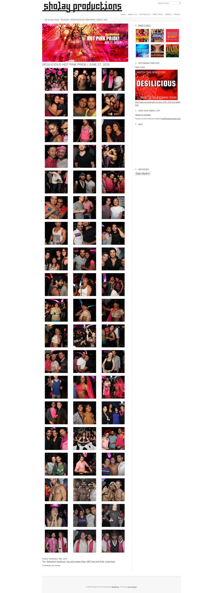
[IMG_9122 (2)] (113, 90)
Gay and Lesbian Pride (76, 562)
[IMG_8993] (113, 219)
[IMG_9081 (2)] (56, 167)
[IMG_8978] (56, 270)
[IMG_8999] (84, 219)
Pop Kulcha (144, 14)
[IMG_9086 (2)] (84, 142)
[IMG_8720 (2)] (113, 450)
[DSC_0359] (84, 501)
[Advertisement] (158, 146)
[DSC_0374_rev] (113, 475)
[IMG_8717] (56, 475)
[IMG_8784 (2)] (84, 373)
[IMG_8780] (113, 373)
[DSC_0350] (113, 526)
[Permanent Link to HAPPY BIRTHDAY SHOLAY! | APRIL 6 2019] (157, 42)
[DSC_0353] (56, 526)
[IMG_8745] (84, 424)
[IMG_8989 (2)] (84, 244)
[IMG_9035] (113, 167)
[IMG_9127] (84, 90)
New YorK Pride (97, 562)
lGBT (88, 562)
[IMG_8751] (56, 424)
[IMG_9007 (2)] (113, 193)
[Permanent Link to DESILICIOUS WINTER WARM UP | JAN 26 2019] (172, 42)
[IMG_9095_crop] (113, 116)
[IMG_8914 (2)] (84, 296)
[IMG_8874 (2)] (113, 296)
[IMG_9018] (84, 193)
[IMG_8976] (84, 270)
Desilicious (61, 562)
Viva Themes (132, 587)
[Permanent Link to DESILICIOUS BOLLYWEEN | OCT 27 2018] (157, 57)
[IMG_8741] (113, 424)
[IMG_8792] (56, 373)
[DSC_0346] (56, 552)
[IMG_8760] (84, 398)
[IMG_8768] (56, 398)
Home (122, 14)
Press (176, 14)
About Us (132, 14)
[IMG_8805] (84, 347)
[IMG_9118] (56, 116)
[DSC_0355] (113, 501)
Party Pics (157, 14)
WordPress (115, 587)
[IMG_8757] (113, 398)
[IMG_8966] (113, 270)
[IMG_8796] (113, 347)
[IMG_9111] (84, 116)
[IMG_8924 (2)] (56, 296)
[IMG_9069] (84, 167)
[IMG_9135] (56, 90)
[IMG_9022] (56, 193)
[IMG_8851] (84, 321)
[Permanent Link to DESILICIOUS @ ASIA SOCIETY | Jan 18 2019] (142, 57)
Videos (168, 14)
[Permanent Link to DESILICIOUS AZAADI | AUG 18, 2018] (172, 57)
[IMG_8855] (56, 321)
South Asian (110, 562)
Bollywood (51, 562)
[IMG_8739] (56, 450)
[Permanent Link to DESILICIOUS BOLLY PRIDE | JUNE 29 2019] (142, 42)
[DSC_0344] (84, 552)
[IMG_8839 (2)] (56, 347)
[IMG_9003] (56, 219)
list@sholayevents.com (171, 119)
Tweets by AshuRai (143, 115)
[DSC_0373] (56, 501)
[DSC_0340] (113, 552)
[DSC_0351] (84, 526)
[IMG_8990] (56, 244)
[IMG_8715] (84, 475)
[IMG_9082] (113, 142)
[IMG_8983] (113, 244)
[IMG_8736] (84, 450)
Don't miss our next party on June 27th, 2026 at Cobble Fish (157, 103)
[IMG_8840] (113, 321)
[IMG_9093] (56, 142)
